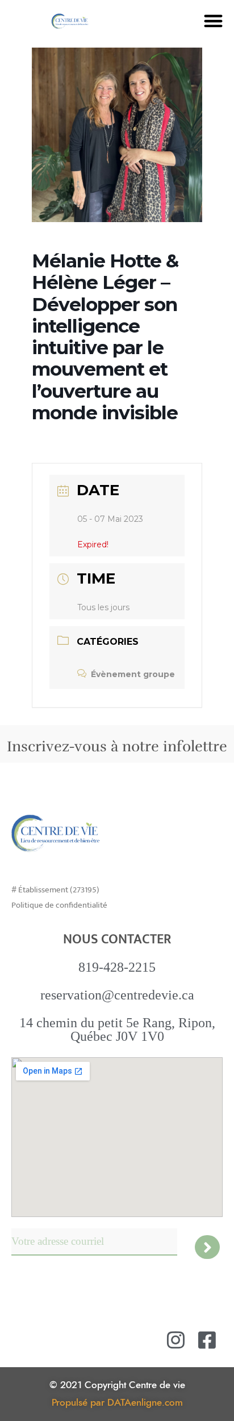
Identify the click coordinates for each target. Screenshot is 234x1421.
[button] (213, 21)
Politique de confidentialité (59, 905)
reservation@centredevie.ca (117, 995)
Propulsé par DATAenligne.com (117, 1402)
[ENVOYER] (207, 1247)
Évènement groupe (133, 674)
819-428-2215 (117, 967)
